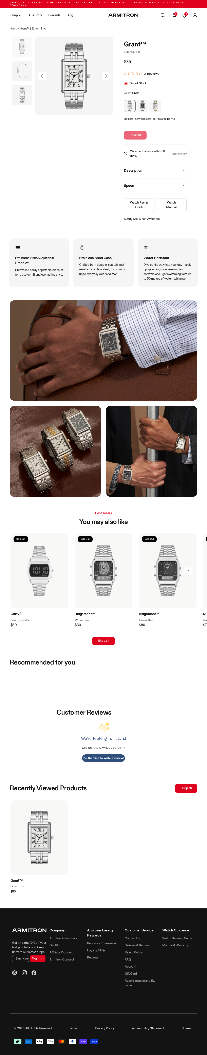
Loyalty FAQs (96, 950)
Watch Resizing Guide (177, 938)
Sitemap (187, 1028)
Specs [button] (129, 186)
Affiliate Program (61, 952)
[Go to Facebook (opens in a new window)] (34, 973)
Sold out (135, 135)
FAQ (128, 959)
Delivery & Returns (137, 945)
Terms (73, 1028)
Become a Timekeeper (102, 943)
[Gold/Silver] (155, 106)
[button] (194, 15)
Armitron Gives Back (63, 938)
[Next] (105, 76)
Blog (70, 15)
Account (130, 966)
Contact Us (132, 938)
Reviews (93, 957)
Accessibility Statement (148, 1028)
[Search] (162, 16)
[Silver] (130, 106)
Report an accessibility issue (140, 983)
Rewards (54, 15)
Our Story (35, 15)
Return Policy (179, 154)
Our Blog (55, 945)
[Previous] (42, 76)
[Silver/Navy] (142, 106)
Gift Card (131, 973)
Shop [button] (14, 15)
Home (13, 28)
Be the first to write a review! (103, 758)
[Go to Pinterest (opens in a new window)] (14, 973)
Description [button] (133, 170)
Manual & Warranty (175, 945)
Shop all (103, 640)
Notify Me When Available (142, 218)
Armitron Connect (62, 959)
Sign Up (37, 958)
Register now (132, 119)
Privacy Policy (104, 1028)
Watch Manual (171, 205)
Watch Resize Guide (139, 205)
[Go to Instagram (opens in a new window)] (24, 973)
